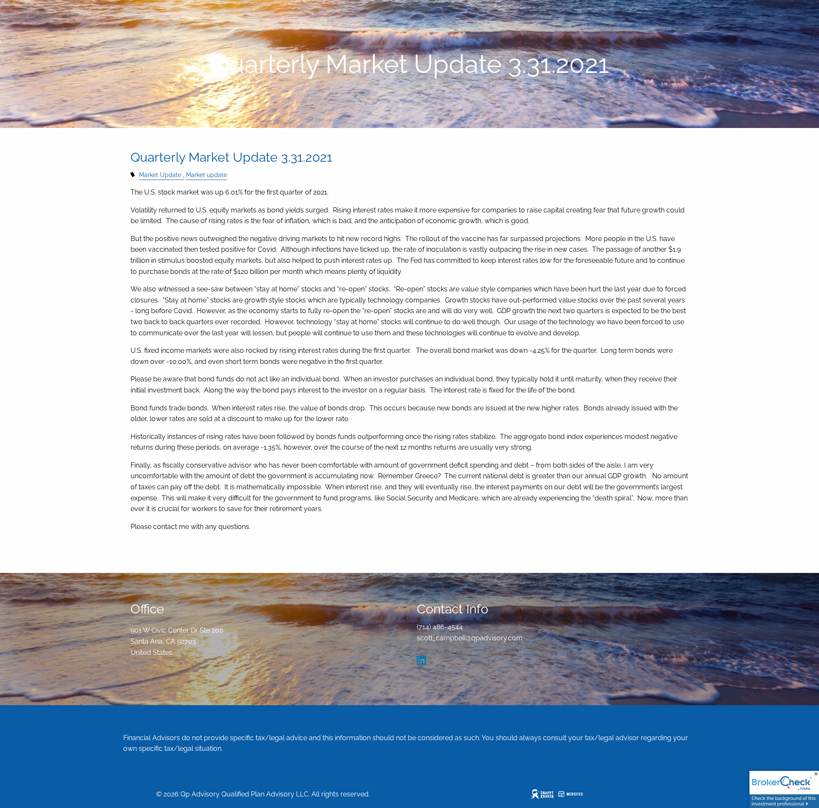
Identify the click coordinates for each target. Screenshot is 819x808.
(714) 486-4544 (440, 627)
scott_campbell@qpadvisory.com (470, 638)
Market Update (160, 174)
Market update (206, 174)
